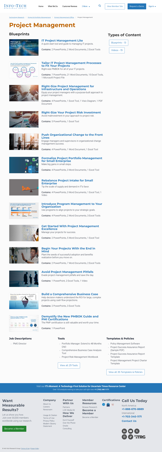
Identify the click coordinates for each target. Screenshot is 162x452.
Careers (46, 407)
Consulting (67, 428)
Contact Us (129, 420)
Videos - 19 (117, 50)
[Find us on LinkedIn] (124, 431)
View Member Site (115, 6)
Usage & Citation (50, 415)
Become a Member (14, 428)
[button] (152, 6)
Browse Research (89, 407)
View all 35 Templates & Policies (126, 372)
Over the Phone (69, 423)
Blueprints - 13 (118, 42)
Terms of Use (48, 418)
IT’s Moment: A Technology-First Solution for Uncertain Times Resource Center (85, 386)
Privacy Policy (48, 421)
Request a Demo (137, 6)
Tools (61, 338)
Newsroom (47, 409)
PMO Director (19, 343)
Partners (66, 407)
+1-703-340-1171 (132, 416)
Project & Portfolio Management (39, 17)
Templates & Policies (120, 338)
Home (40, 6)
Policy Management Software (125, 343)
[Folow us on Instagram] (124, 436)
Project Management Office (64, 17)
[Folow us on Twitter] (136, 431)
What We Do (53, 6)
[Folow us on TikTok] (130, 436)
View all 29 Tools (69, 365)
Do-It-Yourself (68, 420)
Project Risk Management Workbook (80, 357)
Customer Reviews (69, 6)
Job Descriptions (20, 338)
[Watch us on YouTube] (130, 431)
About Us (47, 404)
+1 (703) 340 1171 (102, 389)
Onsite (65, 426)
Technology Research (16, 17)
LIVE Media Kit (69, 410)
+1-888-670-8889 (133, 409)
